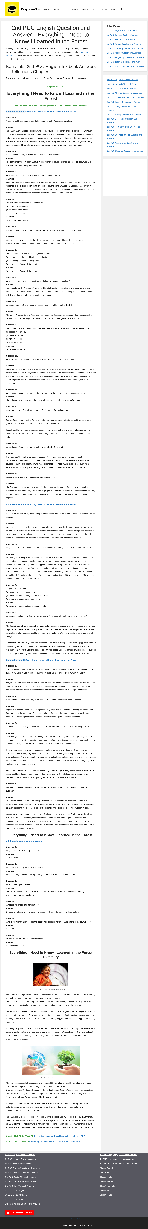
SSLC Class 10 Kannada (16, 1195)
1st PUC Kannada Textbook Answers (122, 35)
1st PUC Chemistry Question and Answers (125, 48)
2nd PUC (56, 9)
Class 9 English (106, 1168)
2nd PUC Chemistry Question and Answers (125, 97)
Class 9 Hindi (105, 1172)
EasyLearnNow (30, 9)
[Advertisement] (125, 177)
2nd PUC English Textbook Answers (122, 80)
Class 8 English (106, 1181)
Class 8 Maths (106, 1195)
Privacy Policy (76, 1219)
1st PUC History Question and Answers (124, 62)
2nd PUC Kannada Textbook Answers (123, 84)
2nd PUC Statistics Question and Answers (125, 151)
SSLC (66, 9)
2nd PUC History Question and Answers (124, 114)
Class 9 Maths (106, 1177)
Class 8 (85, 9)
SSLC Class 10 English (15, 1190)
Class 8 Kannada (107, 1186)
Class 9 (75, 9)
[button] (122, 9)
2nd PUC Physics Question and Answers (124, 93)
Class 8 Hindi (105, 1190)
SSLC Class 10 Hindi (14, 1199)
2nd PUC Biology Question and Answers (124, 102)
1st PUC (46, 9)
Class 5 (114, 9)
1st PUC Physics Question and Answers (124, 44)
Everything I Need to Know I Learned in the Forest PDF (59, 1136)
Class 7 (94, 9)
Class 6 (104, 9)
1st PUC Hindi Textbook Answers (121, 39)
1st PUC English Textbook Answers (122, 30)
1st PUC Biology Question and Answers (124, 53)
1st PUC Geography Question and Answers (125, 57)
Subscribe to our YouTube (21, 1212)
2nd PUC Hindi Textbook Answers (121, 89)
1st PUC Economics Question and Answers (125, 66)
